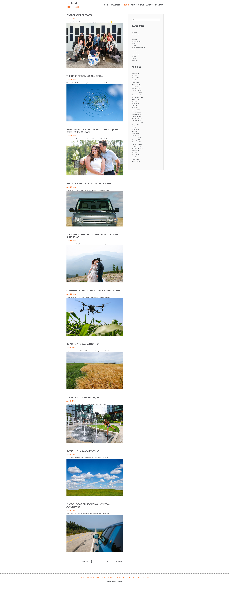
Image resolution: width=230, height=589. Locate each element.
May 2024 (135, 131)
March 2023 (136, 161)
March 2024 (136, 136)
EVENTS (98, 578)
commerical (135, 35)
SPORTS (129, 578)
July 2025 (135, 101)
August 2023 (136, 151)
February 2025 (137, 112)
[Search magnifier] (158, 20)
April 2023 (135, 159)
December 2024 (137, 116)
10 (107, 561)
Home (105, 5)
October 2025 (136, 95)
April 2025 (135, 108)
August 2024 (136, 125)
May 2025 (135, 106)
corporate (135, 37)
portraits (135, 52)
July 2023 (135, 153)
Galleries (115, 5)
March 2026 (136, 84)
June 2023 (135, 155)
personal (135, 50)
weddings (135, 60)
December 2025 (137, 91)
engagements (136, 41)
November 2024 (137, 118)
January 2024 (136, 140)
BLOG (134, 578)
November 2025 (137, 93)
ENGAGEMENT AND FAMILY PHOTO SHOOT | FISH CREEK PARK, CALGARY (92, 131)
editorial (134, 39)
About (149, 5)
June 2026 (135, 78)
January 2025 (136, 114)
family (134, 45)
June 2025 (135, 103)
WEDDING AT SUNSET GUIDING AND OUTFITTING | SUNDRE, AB (92, 236)
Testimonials (137, 5)
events (134, 43)
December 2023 (137, 142)
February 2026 (137, 86)
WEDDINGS (111, 578)
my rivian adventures (139, 48)
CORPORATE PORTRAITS (79, 15)
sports (134, 56)
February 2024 (137, 138)
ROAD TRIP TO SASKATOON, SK (82, 344)
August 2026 (136, 74)
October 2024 (136, 121)
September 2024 (137, 123)
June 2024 (135, 129)
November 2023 (137, 144)
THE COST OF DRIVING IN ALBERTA (84, 76)
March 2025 (136, 110)
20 (110, 561)
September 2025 (137, 97)
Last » (120, 561)
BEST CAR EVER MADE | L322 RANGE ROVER (89, 183)
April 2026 (135, 82)
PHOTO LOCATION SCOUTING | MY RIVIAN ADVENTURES (88, 506)
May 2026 (135, 80)
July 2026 (135, 76)
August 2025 (136, 99)
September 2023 (137, 148)
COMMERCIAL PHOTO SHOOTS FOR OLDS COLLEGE (93, 290)
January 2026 (136, 89)
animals (134, 33)
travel (134, 58)
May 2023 (135, 157)
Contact (159, 5)
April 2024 (135, 133)
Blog (126, 5)
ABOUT (140, 578)
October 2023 (136, 146)
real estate (135, 54)
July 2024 (135, 127)
